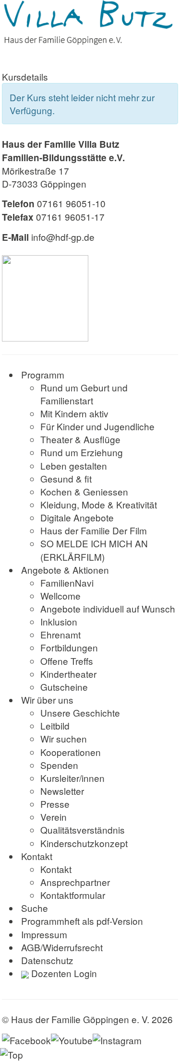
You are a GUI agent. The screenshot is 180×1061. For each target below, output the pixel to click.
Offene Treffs (66, 660)
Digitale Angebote (77, 517)
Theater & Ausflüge (80, 439)
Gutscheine (64, 686)
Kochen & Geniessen (84, 491)
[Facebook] (26, 1038)
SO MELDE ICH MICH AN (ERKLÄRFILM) (94, 550)
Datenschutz (47, 960)
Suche (34, 907)
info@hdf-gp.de (63, 236)
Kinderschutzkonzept (84, 843)
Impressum (44, 934)
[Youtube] (72, 1038)
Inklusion (58, 621)
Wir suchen (63, 738)
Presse (55, 803)
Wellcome (60, 595)
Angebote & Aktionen (65, 569)
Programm (42, 374)
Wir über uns (47, 699)
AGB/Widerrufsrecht (62, 947)
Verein (53, 816)
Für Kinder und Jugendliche (97, 426)
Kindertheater (68, 673)
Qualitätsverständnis (82, 829)
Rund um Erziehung (81, 452)
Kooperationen (70, 751)
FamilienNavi (67, 582)
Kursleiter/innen (72, 777)
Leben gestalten (73, 465)
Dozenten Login (63, 973)
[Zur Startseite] (90, 23)
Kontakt (36, 855)
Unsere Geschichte (80, 712)
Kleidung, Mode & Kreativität (98, 504)
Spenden (59, 764)
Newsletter (62, 790)
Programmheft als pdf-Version (82, 920)
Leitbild (55, 725)
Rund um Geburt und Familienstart (84, 394)
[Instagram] (117, 1038)
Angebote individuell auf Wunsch (107, 608)
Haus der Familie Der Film (93, 530)
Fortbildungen (69, 647)
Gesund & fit (66, 478)
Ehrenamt (60, 634)
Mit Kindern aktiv (74, 413)
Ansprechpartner (75, 881)
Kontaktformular (72, 894)
